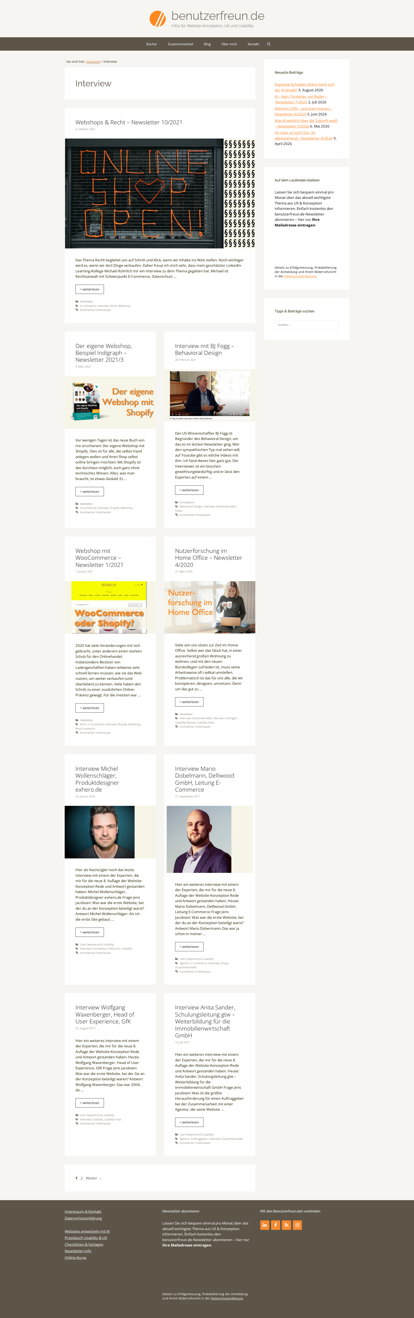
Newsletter (86, 301)
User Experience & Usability (97, 944)
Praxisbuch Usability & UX (86, 1237)
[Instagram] (297, 1225)
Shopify (114, 508)
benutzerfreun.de (218, 16)
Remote (218, 718)
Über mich (229, 44)
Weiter (94, 1178)
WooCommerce (85, 728)
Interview (102, 306)
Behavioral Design (191, 506)
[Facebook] (275, 1225)
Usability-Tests (205, 722)
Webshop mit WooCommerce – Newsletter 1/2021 (99, 558)
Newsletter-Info (78, 1250)
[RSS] (286, 1225)
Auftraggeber (199, 1139)
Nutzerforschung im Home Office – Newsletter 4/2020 (208, 558)
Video (178, 511)
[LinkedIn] (264, 1225)
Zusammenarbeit (180, 44)
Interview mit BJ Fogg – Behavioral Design (204, 349)
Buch (83, 724)
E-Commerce (88, 306)
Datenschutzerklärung (300, 276)
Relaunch (114, 948)
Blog (207, 44)
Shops (225, 963)
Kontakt (253, 44)
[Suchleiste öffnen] (269, 43)
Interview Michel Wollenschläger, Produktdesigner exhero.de (97, 778)
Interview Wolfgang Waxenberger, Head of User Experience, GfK (104, 1014)
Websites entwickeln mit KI (87, 1231)
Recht (113, 306)
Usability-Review (185, 722)
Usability (127, 948)
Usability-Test (112, 1119)
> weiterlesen (89, 289)
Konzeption (187, 502)
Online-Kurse (75, 1257)
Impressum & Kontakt (83, 1211)
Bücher (151, 44)
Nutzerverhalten (226, 506)
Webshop (124, 306)
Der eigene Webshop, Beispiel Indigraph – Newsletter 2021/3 (103, 353)
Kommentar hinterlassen (95, 310)
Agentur (185, 963)
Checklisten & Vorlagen (84, 1244)
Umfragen (231, 718)
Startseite (93, 61)
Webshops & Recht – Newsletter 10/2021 (129, 122)
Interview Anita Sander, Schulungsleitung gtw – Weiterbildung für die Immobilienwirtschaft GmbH (205, 1021)
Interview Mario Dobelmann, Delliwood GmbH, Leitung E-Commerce (204, 778)
